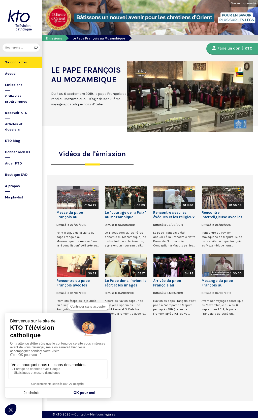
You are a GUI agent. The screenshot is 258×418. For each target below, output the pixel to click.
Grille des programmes (16, 99)
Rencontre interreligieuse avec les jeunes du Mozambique (222, 214)
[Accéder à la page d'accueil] (21, 19)
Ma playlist (14, 197)
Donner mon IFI (17, 152)
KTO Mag (12, 141)
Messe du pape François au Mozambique (69, 214)
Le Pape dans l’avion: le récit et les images (125, 282)
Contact (80, 414)
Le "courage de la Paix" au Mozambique (125, 214)
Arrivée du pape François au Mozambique (167, 282)
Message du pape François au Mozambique (217, 282)
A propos (12, 186)
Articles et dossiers (13, 127)
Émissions (13, 85)
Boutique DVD (16, 175)
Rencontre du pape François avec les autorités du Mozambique (73, 282)
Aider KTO (13, 163)
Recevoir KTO (16, 113)
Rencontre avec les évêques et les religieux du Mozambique (174, 214)
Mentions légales (102, 414)
